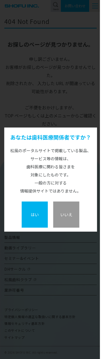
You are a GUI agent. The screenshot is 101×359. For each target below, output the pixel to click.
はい (35, 214)
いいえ (66, 214)
